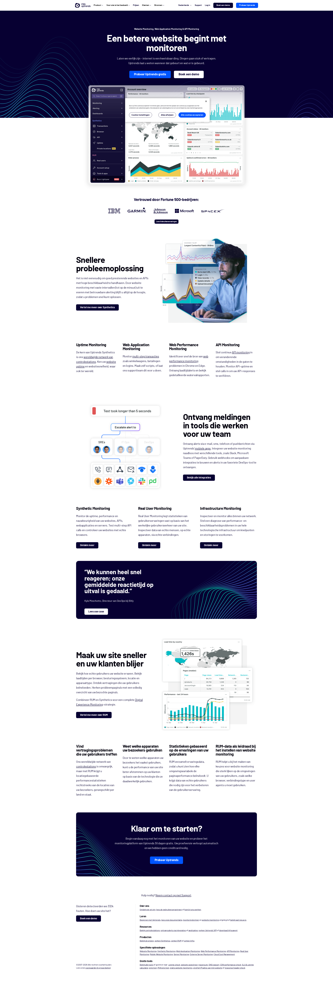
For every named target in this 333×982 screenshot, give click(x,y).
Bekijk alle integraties (199, 477)
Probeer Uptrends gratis (150, 74)
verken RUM (176, 941)
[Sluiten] (206, 101)
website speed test (189, 965)
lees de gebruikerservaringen (169, 910)
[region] (167, 110)
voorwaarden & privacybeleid (97, 968)
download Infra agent (228, 930)
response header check (235, 968)
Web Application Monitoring (188, 951)
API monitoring (241, 352)
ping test (153, 968)
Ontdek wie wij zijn (147, 910)
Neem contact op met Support (173, 895)
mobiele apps (203, 448)
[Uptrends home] (83, 5)
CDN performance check (230, 965)
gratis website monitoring (181, 968)
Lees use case (96, 611)
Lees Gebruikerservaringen (166, 222)
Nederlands (183, 5)
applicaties (193, 930)
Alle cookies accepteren (192, 115)
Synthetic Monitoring (166, 951)
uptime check (174, 965)
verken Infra (189, 941)
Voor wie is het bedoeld (117, 5)
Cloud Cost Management (224, 954)
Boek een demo (223, 5)
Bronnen (158, 5)
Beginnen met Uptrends (150, 920)
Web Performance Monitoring (213, 951)
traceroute (203, 965)
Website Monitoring (148, 951)
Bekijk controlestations (150, 930)
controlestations (86, 766)
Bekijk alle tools (146, 965)
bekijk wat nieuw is (238, 920)
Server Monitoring (181, 954)
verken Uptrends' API (208, 930)
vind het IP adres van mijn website (207, 968)
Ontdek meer (87, 545)
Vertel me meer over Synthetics (97, 307)
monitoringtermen (191, 920)
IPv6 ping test (163, 968)
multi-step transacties (145, 356)
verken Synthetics (162, 941)
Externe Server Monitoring (201, 954)
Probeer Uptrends (247, 5)
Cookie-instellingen (141, 115)
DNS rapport (214, 965)
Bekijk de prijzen (147, 941)
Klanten (145, 5)
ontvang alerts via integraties (173, 930)
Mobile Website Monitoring (161, 954)
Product (97, 5)
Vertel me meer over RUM (94, 715)
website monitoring (210, 920)
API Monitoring (233, 951)
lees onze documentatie (171, 920)
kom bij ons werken (192, 910)
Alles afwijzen (167, 115)
